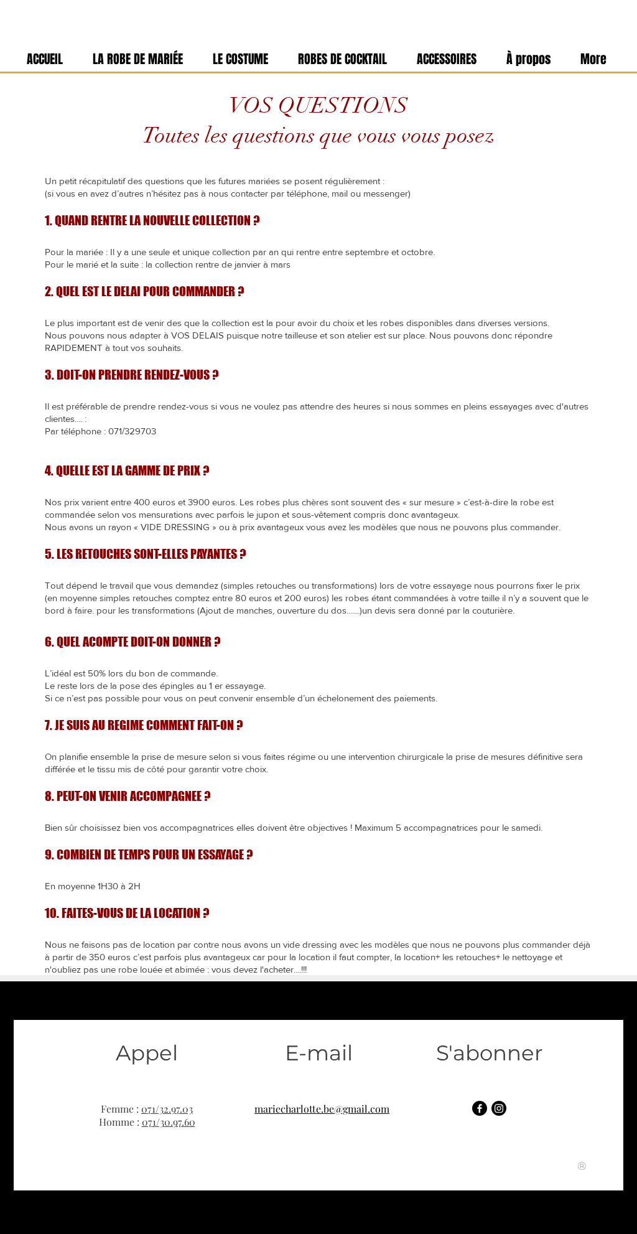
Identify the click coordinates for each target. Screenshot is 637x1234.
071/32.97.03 (167, 1108)
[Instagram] (498, 1108)
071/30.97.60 (168, 1121)
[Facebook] (479, 1108)
